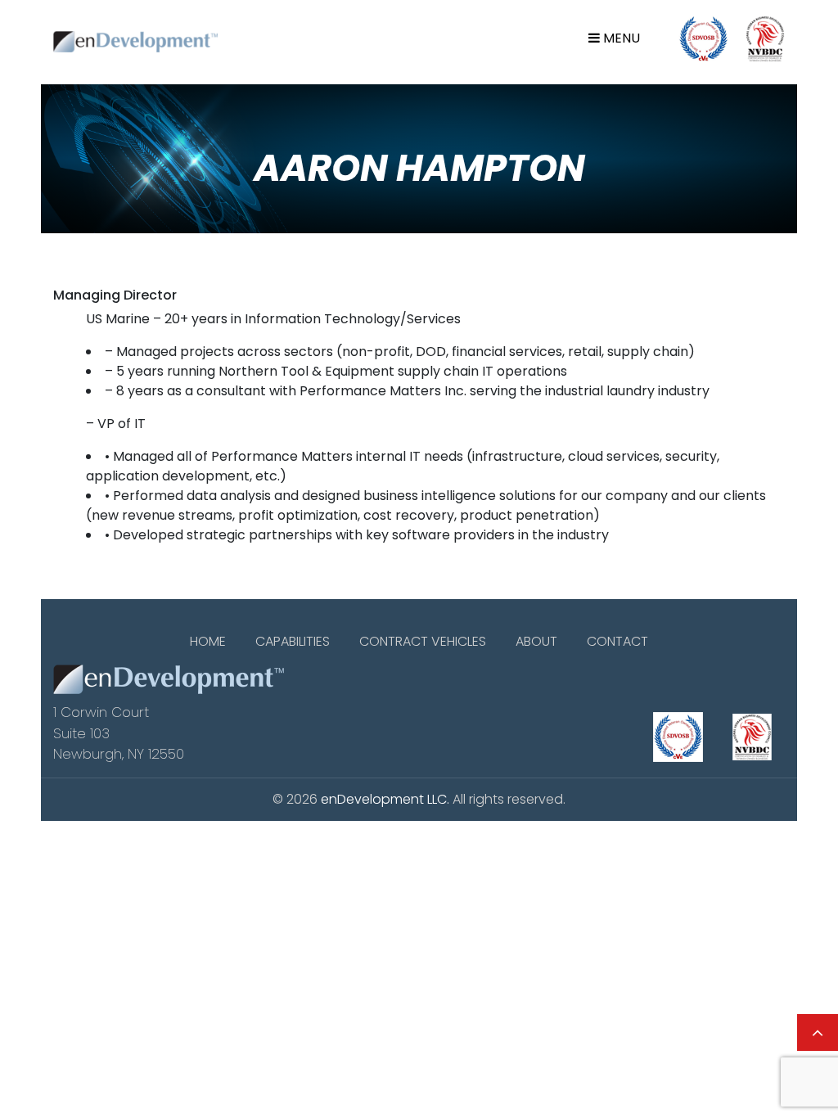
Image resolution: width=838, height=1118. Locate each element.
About (536, 641)
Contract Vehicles (422, 641)
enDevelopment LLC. (385, 799)
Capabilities (292, 641)
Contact (617, 641)
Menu (620, 38)
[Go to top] (817, 1032)
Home (208, 641)
